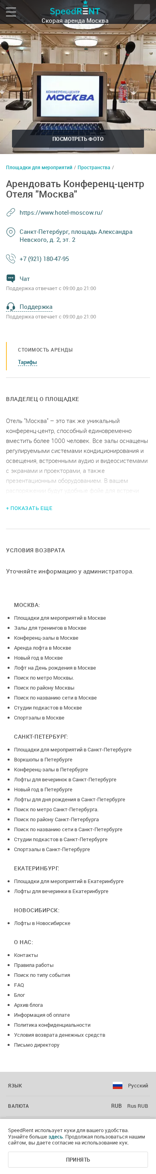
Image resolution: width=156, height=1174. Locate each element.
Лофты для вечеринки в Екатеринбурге (61, 891)
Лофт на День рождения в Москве (55, 667)
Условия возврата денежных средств (59, 1034)
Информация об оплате (42, 1014)
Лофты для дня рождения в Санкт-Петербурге (69, 799)
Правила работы (34, 964)
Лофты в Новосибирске (42, 923)
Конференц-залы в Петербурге (51, 769)
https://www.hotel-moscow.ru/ (61, 212)
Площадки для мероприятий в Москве (60, 617)
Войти (142, 12)
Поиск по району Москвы (44, 687)
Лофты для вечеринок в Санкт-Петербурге (65, 779)
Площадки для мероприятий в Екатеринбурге (69, 881)
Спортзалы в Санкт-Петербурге (52, 849)
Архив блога (28, 1004)
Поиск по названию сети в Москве (55, 697)
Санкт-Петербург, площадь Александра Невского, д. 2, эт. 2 (76, 235)
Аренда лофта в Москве (42, 647)
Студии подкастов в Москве (48, 707)
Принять (78, 1159)
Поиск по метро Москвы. (44, 677)
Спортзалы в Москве (39, 717)
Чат (25, 279)
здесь (55, 1136)
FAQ (19, 984)
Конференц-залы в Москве (46, 637)
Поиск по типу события (42, 974)
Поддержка (36, 306)
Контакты (26, 955)
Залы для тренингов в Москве (50, 627)
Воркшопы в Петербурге (43, 759)
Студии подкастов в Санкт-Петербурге (61, 839)
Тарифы (27, 362)
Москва (97, 20)
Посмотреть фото (78, 138)
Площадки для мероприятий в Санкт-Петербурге (73, 749)
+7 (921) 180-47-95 (44, 259)
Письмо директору (37, 1044)
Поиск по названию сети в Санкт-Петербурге (68, 829)
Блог (19, 994)
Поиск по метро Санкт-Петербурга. (56, 809)
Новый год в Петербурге (43, 789)
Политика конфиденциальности (52, 1024)
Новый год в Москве (38, 657)
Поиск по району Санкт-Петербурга (56, 819)
